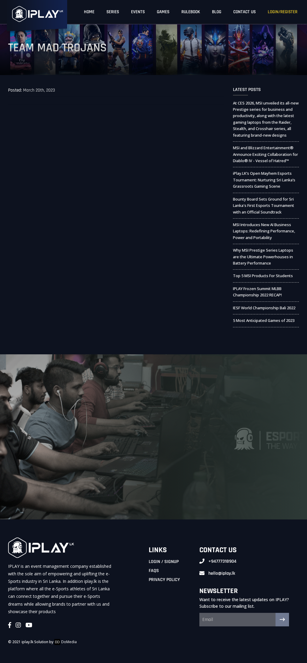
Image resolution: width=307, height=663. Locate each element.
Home (89, 12)
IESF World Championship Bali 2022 (264, 307)
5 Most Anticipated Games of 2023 (263, 320)
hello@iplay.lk (221, 573)
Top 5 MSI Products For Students (263, 275)
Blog (216, 12)
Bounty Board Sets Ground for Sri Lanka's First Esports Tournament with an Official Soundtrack (263, 205)
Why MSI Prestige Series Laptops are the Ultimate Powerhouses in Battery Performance (263, 256)
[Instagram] (18, 625)
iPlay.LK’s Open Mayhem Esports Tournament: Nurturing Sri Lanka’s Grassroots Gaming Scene (264, 180)
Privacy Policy (164, 580)
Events (138, 12)
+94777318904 (222, 561)
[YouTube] (28, 625)
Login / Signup (164, 562)
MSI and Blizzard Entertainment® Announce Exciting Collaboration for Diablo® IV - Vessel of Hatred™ (265, 154)
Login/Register (282, 12)
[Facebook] (9, 625)
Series (112, 12)
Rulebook (190, 12)
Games (163, 12)
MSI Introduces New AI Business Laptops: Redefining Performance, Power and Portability (264, 231)
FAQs (154, 571)
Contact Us (244, 12)
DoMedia (68, 641)
